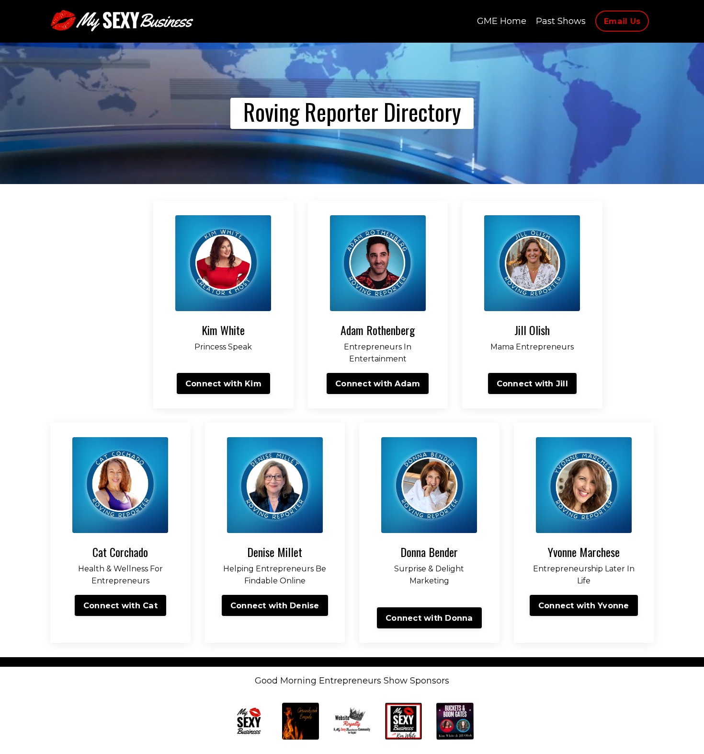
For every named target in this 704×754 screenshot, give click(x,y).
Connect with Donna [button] (429, 618)
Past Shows (561, 21)
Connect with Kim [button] (223, 383)
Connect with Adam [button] (377, 383)
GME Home (501, 21)
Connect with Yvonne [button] (583, 605)
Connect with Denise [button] (274, 605)
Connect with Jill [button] (532, 383)
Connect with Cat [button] (120, 605)
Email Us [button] (622, 21)
